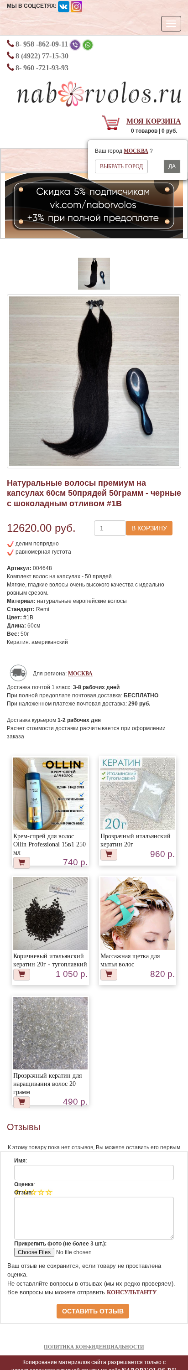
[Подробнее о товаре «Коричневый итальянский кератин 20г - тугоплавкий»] (50, 914)
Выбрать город (121, 166)
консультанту (132, 1292)
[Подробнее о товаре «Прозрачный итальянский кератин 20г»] (137, 794)
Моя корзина (153, 121)
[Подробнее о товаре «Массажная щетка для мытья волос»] (137, 926)
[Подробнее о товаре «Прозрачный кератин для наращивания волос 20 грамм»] (50, 1034)
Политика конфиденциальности (94, 1346)
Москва (136, 151)
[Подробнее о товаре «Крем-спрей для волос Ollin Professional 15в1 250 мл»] (50, 794)
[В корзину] (21, 863)
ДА (172, 166)
